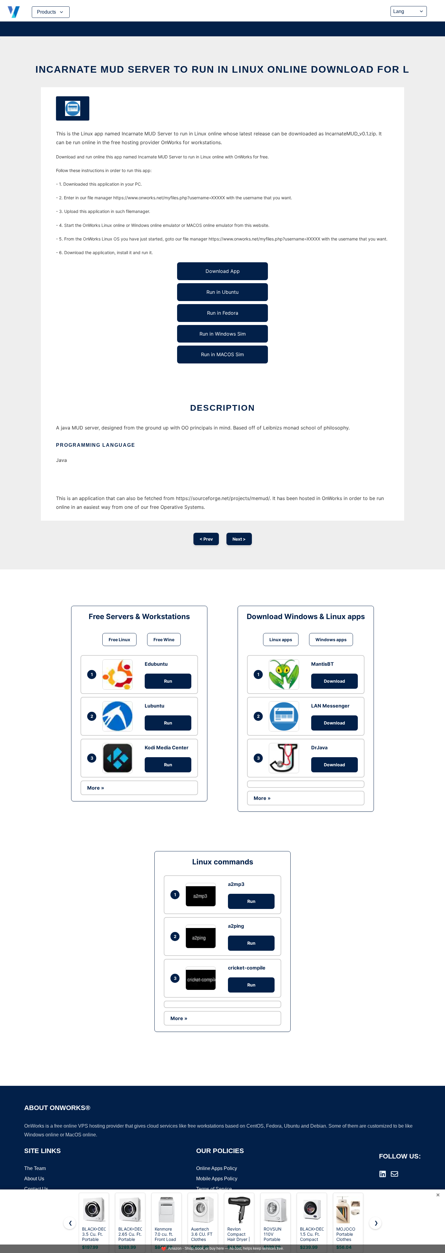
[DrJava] (285, 758)
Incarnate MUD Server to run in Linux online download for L (222, 69)
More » (95, 788)
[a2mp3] (202, 894)
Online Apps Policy (216, 1168)
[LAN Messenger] (285, 716)
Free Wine (163, 639)
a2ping (236, 926)
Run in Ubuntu (222, 292)
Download (334, 681)
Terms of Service (214, 1189)
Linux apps (280, 639)
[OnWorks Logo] (13, 12)
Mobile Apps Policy (216, 1178)
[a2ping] (202, 936)
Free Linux (119, 639)
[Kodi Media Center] (119, 758)
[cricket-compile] (202, 978)
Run (168, 681)
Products (46, 12)
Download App (223, 271)
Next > (239, 539)
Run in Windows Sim (222, 334)
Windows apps (331, 639)
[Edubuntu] (119, 674)
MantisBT (322, 664)
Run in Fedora (222, 313)
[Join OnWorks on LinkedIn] (382, 1174)
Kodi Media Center (167, 747)
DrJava (319, 747)
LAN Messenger (330, 706)
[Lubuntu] (119, 716)
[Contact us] (394, 1174)
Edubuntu (156, 664)
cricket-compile (246, 968)
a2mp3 (236, 884)
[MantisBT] (285, 674)
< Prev (206, 539)
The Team (35, 1168)
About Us (34, 1178)
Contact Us (36, 1189)
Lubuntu (154, 706)
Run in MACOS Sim (222, 354)
